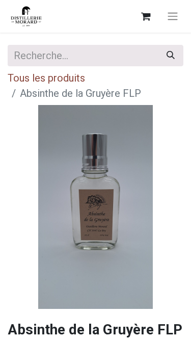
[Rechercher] (170, 55)
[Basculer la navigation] (172, 17)
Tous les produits (46, 78)
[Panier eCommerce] (145, 16)
